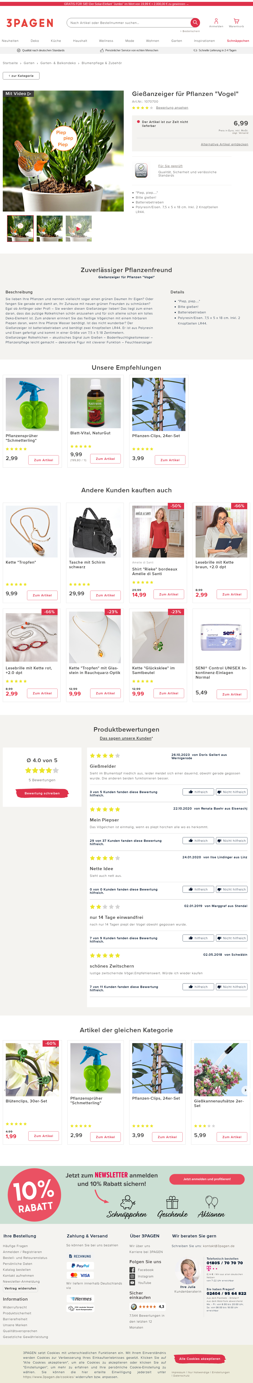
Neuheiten (10, 41)
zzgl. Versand (240, 133)
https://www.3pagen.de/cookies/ (48, 1377)
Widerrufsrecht (15, 1307)
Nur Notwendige (198, 1372)
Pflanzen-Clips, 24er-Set (156, 435)
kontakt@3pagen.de (219, 1246)
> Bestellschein (190, 31)
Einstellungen (221, 1372)
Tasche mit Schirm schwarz (87, 565)
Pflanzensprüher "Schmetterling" (22, 438)
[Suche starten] (195, 22)
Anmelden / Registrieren (22, 1252)
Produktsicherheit (17, 1313)
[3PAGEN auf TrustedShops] (147, 1307)
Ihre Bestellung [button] (20, 1236)
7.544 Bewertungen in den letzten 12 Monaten (147, 1321)
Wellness (106, 41)
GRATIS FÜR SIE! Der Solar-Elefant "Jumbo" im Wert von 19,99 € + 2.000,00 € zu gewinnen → (126, 4)
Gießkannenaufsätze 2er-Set (219, 1103)
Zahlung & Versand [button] (87, 1236)
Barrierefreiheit (15, 1319)
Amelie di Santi (143, 562)
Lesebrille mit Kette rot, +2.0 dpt (29, 670)
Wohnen (152, 41)
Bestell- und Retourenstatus (25, 1258)
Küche (56, 41)
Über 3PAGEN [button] (144, 1236)
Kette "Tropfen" (21, 562)
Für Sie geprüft (170, 166)
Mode (129, 41)
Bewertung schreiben (42, 793)
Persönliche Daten (17, 1264)
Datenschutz (181, 1375)
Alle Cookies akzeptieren (199, 1359)
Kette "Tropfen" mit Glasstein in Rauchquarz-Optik (95, 670)
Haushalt (80, 41)
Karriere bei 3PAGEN (146, 1252)
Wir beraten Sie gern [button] (194, 1236)
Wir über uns (139, 1246)
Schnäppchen (238, 41)
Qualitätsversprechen (20, 1331)
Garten (176, 41)
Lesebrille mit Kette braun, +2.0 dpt (215, 565)
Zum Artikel (43, 460)
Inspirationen (204, 41)
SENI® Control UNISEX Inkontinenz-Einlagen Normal (221, 673)
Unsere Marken (15, 1325)
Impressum (178, 1372)
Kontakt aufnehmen (18, 1276)
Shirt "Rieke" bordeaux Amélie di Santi (154, 571)
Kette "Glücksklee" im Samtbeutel (153, 670)
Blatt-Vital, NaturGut (90, 433)
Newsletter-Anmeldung (21, 1281)
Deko (35, 41)
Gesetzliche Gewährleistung (25, 1337)
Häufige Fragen (15, 1246)
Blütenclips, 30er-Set (26, 1101)
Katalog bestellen (17, 1270)
